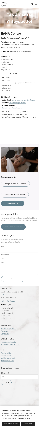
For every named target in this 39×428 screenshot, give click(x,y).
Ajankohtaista (6, 353)
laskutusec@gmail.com (17, 103)
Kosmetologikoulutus (8, 342)
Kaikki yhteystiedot (8, 301)
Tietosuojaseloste (7, 361)
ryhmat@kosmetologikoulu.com (12, 108)
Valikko (36, 4)
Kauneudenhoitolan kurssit (10, 345)
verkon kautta (26, 51)
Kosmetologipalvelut (8, 329)
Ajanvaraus (5, 331)
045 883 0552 (18, 42)
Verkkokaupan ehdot (8, 358)
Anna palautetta (6, 356)
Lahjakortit (5, 334)
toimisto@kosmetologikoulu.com (23, 100)
